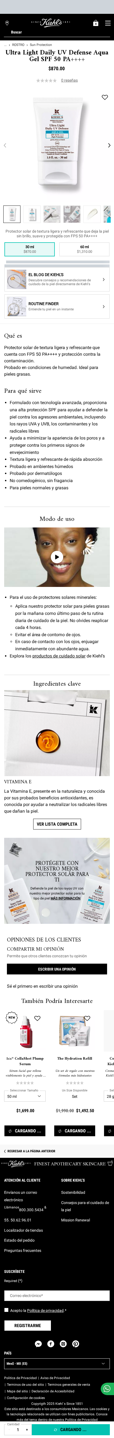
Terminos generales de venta (69, 1385)
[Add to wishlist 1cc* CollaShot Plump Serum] (37, 1018)
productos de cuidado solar (59, 656)
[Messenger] (38, 1344)
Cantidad (13, 1424)
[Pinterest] (75, 1344)
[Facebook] (51, 1344)
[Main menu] (108, 23)
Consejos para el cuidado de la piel (85, 1206)
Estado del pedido (19, 1240)
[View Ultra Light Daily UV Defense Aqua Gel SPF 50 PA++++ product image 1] (12, 214)
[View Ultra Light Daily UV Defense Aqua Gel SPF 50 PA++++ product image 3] (52, 214)
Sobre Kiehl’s (73, 1180)
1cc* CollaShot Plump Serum (25, 1061)
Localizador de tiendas (23, 1230)
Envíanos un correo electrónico (20, 1196)
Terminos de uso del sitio (25, 1385)
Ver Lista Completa (57, 824)
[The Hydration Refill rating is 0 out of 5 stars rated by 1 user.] (75, 1083)
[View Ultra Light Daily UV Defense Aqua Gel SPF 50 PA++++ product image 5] (92, 214)
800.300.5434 (31, 1210)
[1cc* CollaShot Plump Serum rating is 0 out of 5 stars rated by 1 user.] (25, 1083)
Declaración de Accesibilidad (53, 1391)
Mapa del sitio (17, 1391)
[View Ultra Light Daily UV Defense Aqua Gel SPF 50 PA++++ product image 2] (32, 214)
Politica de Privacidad (20, 1378)
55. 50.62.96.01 (18, 1220)
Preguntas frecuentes (22, 1250)
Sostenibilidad (73, 1192)
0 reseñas (69, 80)
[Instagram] (63, 1344)
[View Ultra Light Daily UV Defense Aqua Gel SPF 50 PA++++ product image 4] (72, 214)
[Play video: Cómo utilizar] (57, 557)
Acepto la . (38, 1310)
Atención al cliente (22, 1180)
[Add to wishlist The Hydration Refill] (87, 1018)
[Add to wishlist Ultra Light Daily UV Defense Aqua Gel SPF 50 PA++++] (105, 97)
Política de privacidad (45, 1310)
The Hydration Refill (74, 1059)
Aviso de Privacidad (55, 1378)
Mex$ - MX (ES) (17, 1364)
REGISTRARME (27, 1325)
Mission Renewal (75, 1220)
